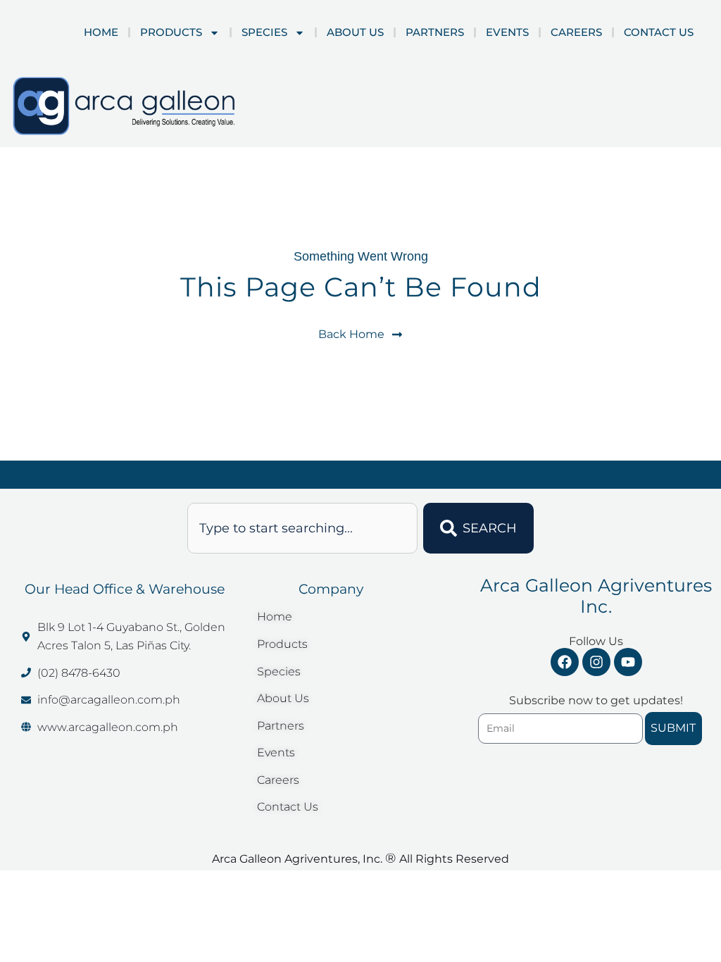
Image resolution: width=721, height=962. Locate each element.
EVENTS (507, 32)
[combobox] (302, 528)
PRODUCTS (171, 32)
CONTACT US (659, 32)
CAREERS (576, 32)
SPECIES (264, 32)
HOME (101, 32)
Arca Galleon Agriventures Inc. (596, 596)
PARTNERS (435, 32)
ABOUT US (355, 32)
